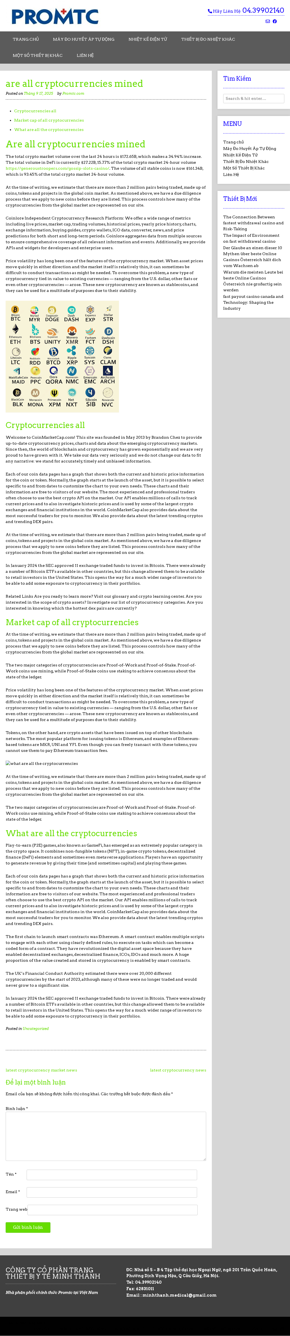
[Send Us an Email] (268, 21)
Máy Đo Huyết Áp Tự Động (83, 39)
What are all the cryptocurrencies (49, 129)
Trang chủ (26, 39)
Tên (11, 1174)
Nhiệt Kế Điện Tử (148, 39)
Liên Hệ (85, 55)
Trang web (16, 1209)
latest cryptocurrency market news (41, 1070)
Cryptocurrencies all (35, 111)
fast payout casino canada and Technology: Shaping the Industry (253, 302)
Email (13, 1191)
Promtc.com (73, 93)
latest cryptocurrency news (178, 1070)
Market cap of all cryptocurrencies (49, 120)
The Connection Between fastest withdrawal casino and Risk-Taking (253, 223)
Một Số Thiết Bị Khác (38, 55)
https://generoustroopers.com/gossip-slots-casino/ (57, 168)
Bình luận (17, 1108)
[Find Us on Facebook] (275, 21)
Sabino (25, 1323)
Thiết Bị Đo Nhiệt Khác (208, 39)
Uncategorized (36, 1029)
